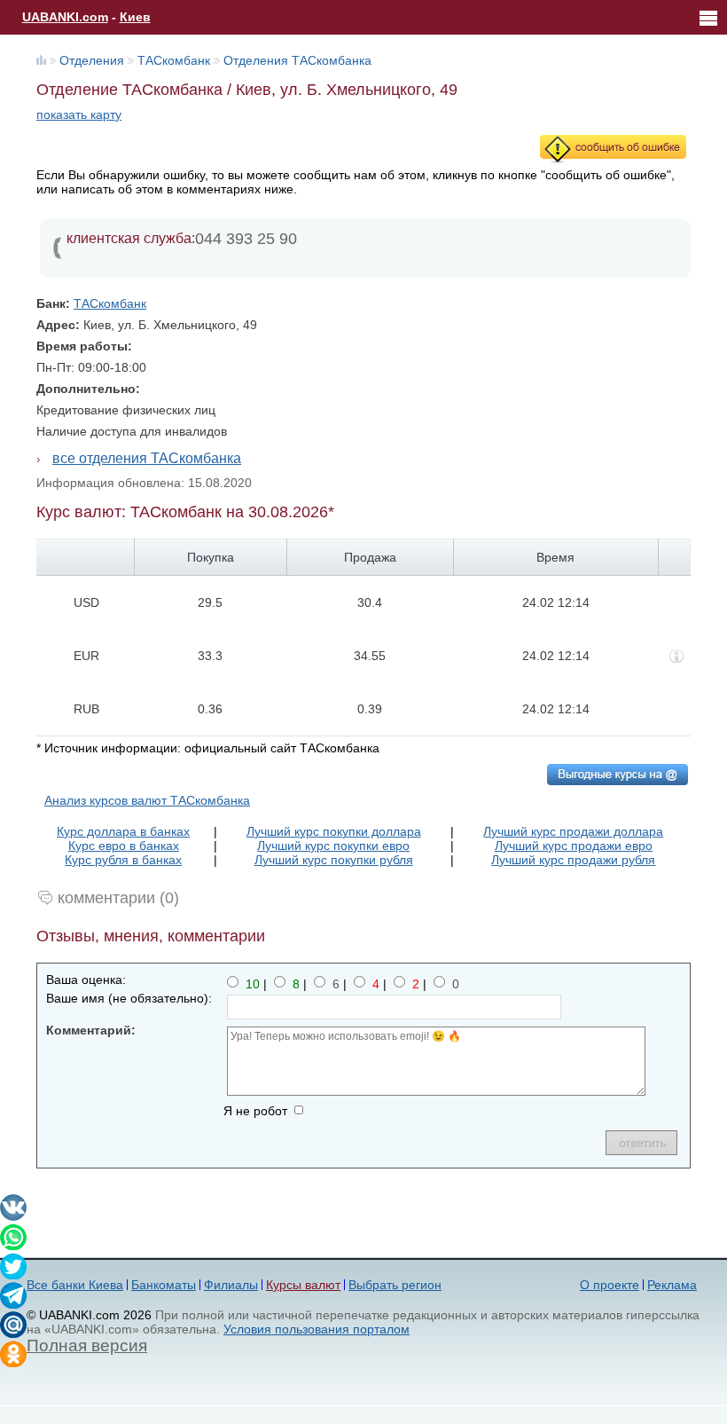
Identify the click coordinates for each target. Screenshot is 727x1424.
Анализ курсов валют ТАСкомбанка (147, 800)
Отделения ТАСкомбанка (297, 60)
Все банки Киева (75, 1284)
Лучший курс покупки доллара (333, 831)
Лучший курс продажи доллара (573, 831)
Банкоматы (163, 1284)
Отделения (91, 60)
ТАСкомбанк (173, 60)
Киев (135, 17)
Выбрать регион (395, 1284)
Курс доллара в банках (123, 831)
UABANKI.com (65, 17)
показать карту (78, 114)
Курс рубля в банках (123, 860)
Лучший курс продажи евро (574, 845)
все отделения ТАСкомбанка (146, 458)
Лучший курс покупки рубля (333, 860)
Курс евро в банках (123, 845)
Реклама (672, 1284)
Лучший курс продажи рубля (573, 860)
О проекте (609, 1284)
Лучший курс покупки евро (333, 845)
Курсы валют (303, 1284)
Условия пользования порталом (316, 1329)
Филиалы (231, 1284)
